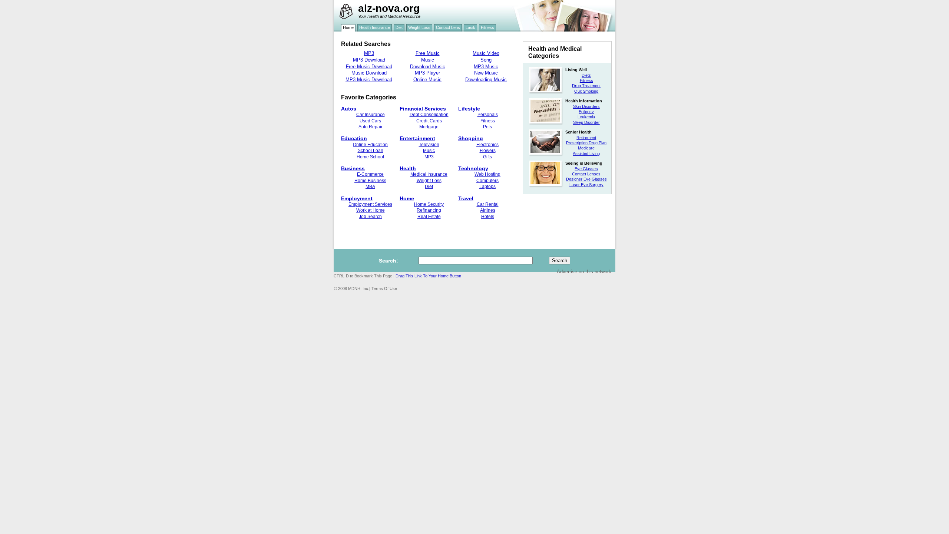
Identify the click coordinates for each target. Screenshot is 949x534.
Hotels (487, 216)
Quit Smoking (586, 91)
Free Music (428, 53)
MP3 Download (369, 60)
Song (486, 60)
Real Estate (429, 216)
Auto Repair (370, 126)
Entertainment (417, 138)
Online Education (370, 144)
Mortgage (429, 126)
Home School (370, 156)
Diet (429, 186)
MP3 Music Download (368, 79)
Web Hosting (487, 174)
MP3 (369, 53)
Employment (357, 198)
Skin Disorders (586, 106)
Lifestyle (469, 109)
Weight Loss (429, 180)
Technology (473, 168)
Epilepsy (586, 111)
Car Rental (488, 204)
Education (354, 138)
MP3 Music (486, 66)
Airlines (487, 210)
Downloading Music (486, 79)
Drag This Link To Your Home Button (428, 276)
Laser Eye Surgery (586, 184)
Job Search (370, 216)
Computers (487, 180)
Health (408, 168)
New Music (486, 73)
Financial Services (423, 109)
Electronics (487, 144)
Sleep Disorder (586, 122)
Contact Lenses (586, 174)
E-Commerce (370, 174)
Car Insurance (370, 114)
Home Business (370, 180)
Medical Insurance (428, 174)
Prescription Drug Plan (586, 143)
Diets (586, 75)
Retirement (586, 137)
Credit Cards (429, 120)
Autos (348, 109)
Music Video (486, 53)
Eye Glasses (586, 169)
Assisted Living (586, 153)
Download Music (427, 66)
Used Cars (370, 120)
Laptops (487, 186)
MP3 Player (427, 73)
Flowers (488, 150)
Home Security (429, 204)
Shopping (470, 138)
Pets (487, 126)
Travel (465, 198)
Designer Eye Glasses (586, 179)
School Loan (370, 150)
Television (429, 144)
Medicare (586, 148)
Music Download (369, 73)
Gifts (487, 156)
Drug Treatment (586, 85)
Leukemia (586, 117)
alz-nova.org (389, 8)
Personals (487, 114)
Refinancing (429, 210)
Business (353, 168)
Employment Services (370, 204)
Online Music (427, 79)
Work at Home (370, 210)
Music (427, 60)
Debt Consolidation (429, 114)
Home (407, 198)
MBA (370, 186)
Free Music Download (369, 66)
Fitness (586, 80)
